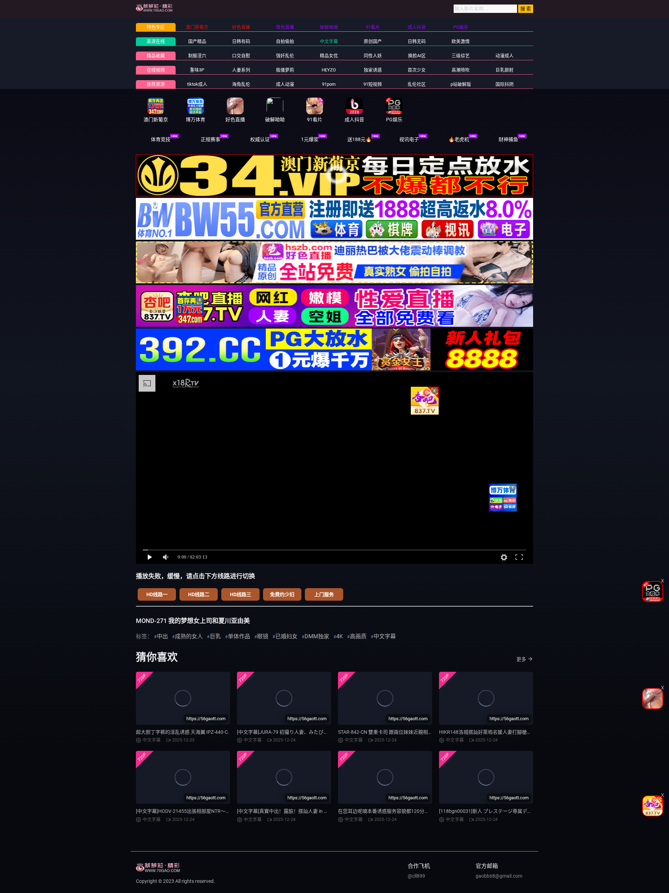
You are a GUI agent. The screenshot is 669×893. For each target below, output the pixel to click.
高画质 (358, 636)
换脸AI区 (417, 55)
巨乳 (215, 636)
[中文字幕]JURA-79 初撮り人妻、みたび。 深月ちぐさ (295, 732)
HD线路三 (240, 594)
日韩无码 (417, 41)
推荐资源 (156, 84)
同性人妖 (373, 55)
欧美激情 (461, 41)
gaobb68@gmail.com (499, 876)
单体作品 (239, 636)
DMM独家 (317, 636)
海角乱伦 (241, 84)
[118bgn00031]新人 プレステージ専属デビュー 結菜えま (500, 811)
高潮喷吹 (461, 69)
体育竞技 (160, 139)
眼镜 (262, 636)
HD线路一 (157, 594)
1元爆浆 (309, 139)
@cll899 (416, 876)
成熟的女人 (189, 636)
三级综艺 (461, 55)
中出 (162, 636)
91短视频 (372, 84)
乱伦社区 (417, 84)
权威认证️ (260, 139)
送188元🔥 (359, 139)
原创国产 (373, 41)
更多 (521, 659)
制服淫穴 (197, 55)
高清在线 (156, 41)
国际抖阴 (504, 84)
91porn (329, 84)
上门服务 (324, 594)
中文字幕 (329, 41)
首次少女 (417, 69)
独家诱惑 (373, 69)
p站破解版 (461, 84)
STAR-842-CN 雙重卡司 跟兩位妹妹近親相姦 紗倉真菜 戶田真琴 (406, 732)
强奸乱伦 (285, 55)
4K (339, 636)
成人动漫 (285, 84)
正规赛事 (210, 139)
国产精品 (197, 41)
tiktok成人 (197, 84)
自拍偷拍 (285, 41)
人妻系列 (241, 69)
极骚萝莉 (285, 69)
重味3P (197, 69)
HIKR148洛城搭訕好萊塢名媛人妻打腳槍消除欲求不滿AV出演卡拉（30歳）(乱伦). (527, 732)
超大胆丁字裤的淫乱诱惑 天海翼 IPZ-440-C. (182, 732)
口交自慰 (241, 55)
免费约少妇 (282, 594)
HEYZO (329, 69)
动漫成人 (504, 55)
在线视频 (156, 69)
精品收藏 (156, 55)
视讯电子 (409, 139)
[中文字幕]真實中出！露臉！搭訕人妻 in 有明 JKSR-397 (296, 811)
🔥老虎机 (458, 139)
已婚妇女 (286, 636)
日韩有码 (241, 41)
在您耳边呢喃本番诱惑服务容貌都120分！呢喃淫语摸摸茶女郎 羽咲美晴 (416, 811)
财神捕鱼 (508, 139)
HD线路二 (198, 594)
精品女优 (329, 55)
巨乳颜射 (504, 69)
